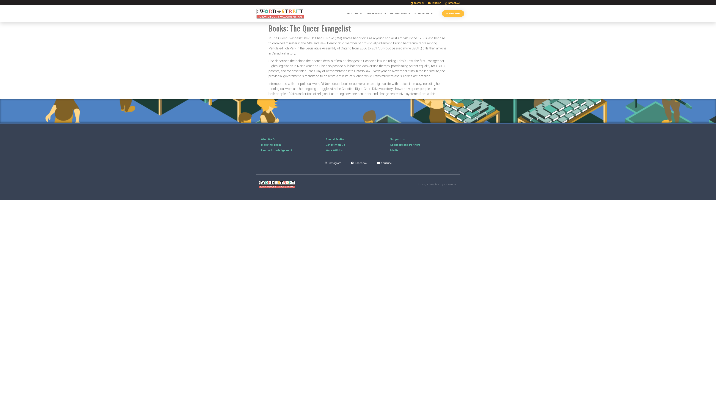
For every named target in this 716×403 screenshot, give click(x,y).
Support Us (421, 13)
